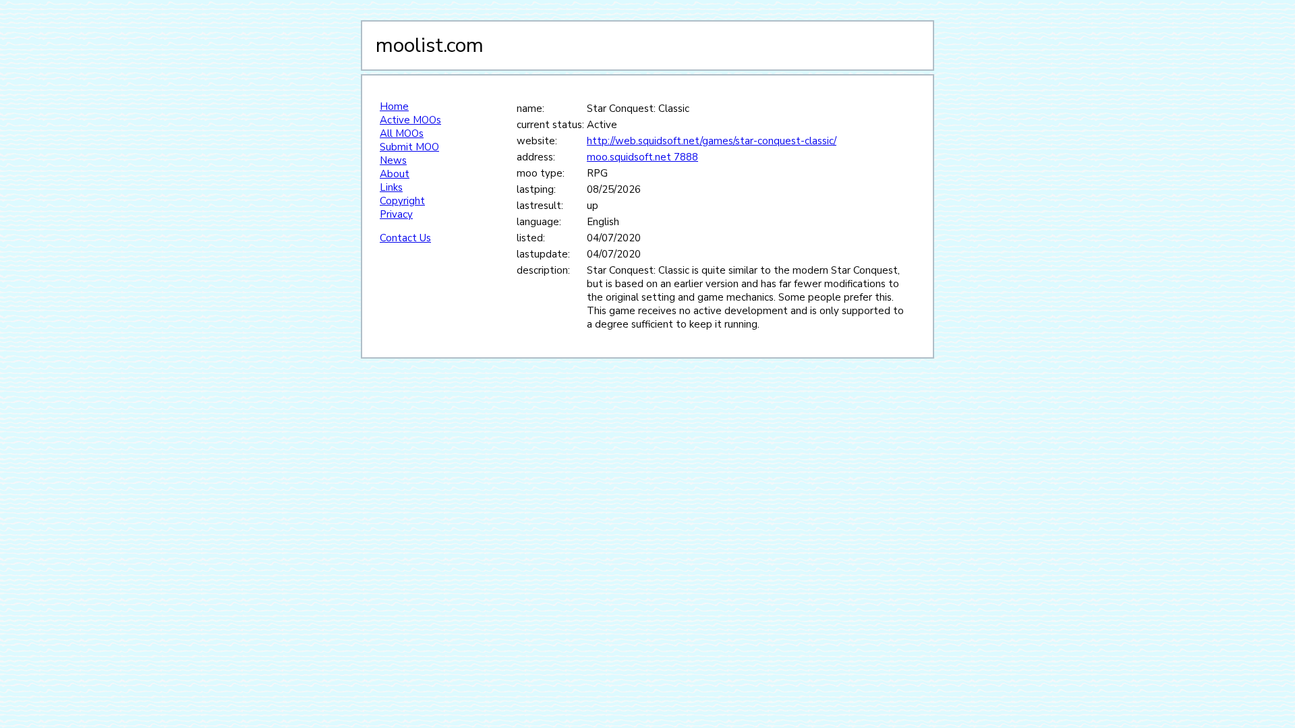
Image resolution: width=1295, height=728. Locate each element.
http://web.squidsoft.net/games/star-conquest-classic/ (711, 141)
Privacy (396, 214)
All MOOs (402, 133)
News (393, 160)
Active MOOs (410, 120)
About (394, 174)
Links (391, 187)
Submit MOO (409, 147)
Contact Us (405, 238)
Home (394, 106)
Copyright (402, 201)
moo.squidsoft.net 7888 (642, 157)
